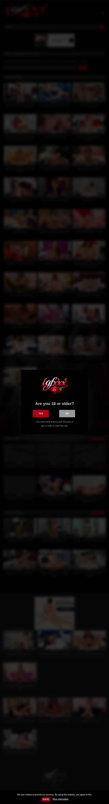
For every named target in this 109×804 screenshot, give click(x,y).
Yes (41, 413)
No (67, 413)
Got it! (46, 799)
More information (60, 799)
